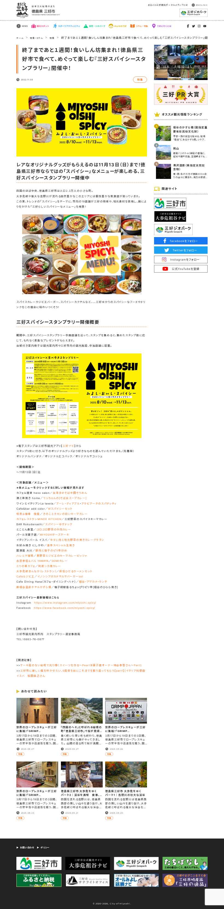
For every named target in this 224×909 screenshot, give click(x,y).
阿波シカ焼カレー (49, 566)
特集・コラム (36, 38)
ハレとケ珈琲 (25, 555)
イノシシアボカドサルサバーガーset (60, 576)
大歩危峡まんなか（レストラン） (36, 571)
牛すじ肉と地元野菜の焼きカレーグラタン (77, 539)
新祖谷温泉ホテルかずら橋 (33, 587)
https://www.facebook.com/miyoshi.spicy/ (64, 607)
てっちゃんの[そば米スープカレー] (65, 498)
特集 (52, 38)
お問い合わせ (27, 847)
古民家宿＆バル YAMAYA (32, 560)
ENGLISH (202, 5)
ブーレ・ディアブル (68, 503)
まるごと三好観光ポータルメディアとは (168, 5)
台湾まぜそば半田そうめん (70, 492)
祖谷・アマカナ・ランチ (93, 581)
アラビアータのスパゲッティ (99, 503)
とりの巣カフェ (25, 566)
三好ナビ (68, 445)
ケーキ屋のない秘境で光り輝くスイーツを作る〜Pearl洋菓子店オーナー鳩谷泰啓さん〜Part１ (81, 665)
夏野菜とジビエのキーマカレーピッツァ (62, 555)
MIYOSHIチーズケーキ (54, 534)
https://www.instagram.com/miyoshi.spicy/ (65, 602)
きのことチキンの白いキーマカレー (65, 513)
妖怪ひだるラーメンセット (75, 571)
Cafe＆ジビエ (25, 576)
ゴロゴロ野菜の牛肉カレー (53, 529)
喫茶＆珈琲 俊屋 (28, 513)
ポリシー (44, 847)
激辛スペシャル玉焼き (61, 545)
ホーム (19, 38)
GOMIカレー (60, 560)
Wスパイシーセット (60, 508)
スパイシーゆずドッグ (58, 524)
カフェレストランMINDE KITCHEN (38, 519)
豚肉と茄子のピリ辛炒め (51, 550)
